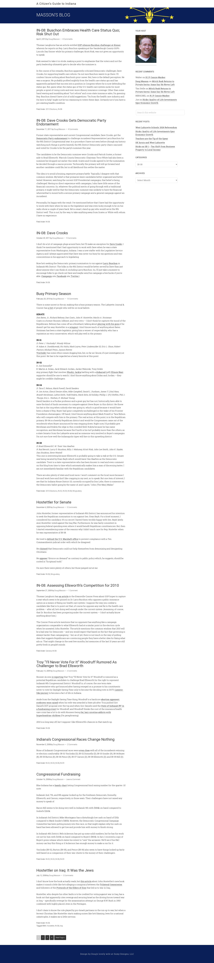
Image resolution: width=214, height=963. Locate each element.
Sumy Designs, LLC (124, 954)
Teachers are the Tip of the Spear (151, 138)
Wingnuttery (77, 491)
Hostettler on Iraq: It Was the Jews (65, 870)
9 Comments (71, 238)
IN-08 (60, 109)
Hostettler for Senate (53, 502)
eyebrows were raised (47, 702)
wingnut (73, 327)
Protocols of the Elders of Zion (71, 887)
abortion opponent (110, 699)
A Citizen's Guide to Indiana (56, 3)
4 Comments (67, 39)
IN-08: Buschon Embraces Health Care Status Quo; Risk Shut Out (78, 32)
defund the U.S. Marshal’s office (62, 539)
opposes (43, 558)
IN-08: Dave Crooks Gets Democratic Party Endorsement (71, 122)
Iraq (61, 926)
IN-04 (65, 491)
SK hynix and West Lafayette (150, 142)
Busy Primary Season (53, 293)
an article (63, 596)
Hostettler (50, 926)
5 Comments (72, 507)
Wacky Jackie (74, 372)
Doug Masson (141, 81)
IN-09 (62, 763)
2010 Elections (51, 491)
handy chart (61, 785)
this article (86, 881)
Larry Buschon (110, 263)
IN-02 (60, 491)
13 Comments (72, 299)
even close (84, 750)
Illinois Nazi (117, 372)
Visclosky (41, 353)
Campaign (47, 276)
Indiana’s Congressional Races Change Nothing (75, 739)
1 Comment (73, 591)
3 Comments (68, 875)
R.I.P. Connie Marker (155, 77)
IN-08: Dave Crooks (52, 233)
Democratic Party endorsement (51, 138)
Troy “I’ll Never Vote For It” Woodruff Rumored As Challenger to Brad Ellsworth (76, 664)
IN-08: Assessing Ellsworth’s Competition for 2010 (77, 585)
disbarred (101, 372)
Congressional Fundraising (58, 774)
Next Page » (60, 938)
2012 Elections (51, 109)
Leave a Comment (73, 779)
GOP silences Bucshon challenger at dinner (99, 45)
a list (50, 308)
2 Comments (72, 671)
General (49, 651)
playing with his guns (108, 324)
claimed (44, 548)
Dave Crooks (116, 244)
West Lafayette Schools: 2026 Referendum (156, 127)
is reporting (57, 677)
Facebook (61, 276)
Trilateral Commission (111, 884)
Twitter (75, 276)
